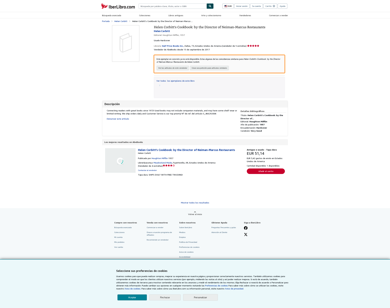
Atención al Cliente (219, 232)
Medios (182, 232)
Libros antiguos (175, 15)
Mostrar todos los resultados (195, 202)
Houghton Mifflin (160, 158)
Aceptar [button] (132, 297)
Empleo (182, 237)
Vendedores (245, 15)
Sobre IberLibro (185, 227)
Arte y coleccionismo (211, 15)
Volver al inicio (195, 214)
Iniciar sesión (242, 6)
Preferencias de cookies (216, 285)
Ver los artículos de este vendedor (172, 68)
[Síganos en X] (246, 235)
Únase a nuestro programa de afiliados (159, 233)
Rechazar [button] (165, 297)
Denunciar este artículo (118, 118)
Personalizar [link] (200, 297)
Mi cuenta (118, 237)
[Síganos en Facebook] (246, 228)
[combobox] (173, 6)
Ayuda (282, 6)
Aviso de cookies (186, 252)
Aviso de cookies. (132, 288)
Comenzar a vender (278, 15)
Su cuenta (256, 6)
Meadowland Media (163, 162)
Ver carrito (118, 247)
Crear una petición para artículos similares (209, 68)
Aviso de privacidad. (234, 288)
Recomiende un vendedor (157, 240)
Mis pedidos (119, 242)
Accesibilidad (184, 257)
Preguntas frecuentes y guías (223, 227)
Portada (106, 21)
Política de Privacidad (188, 242)
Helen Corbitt (120, 21)
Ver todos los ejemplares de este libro (175, 80)
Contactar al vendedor (147, 170)
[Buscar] (210, 6)
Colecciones (144, 15)
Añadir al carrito (265, 171)
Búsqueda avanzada (111, 15)
